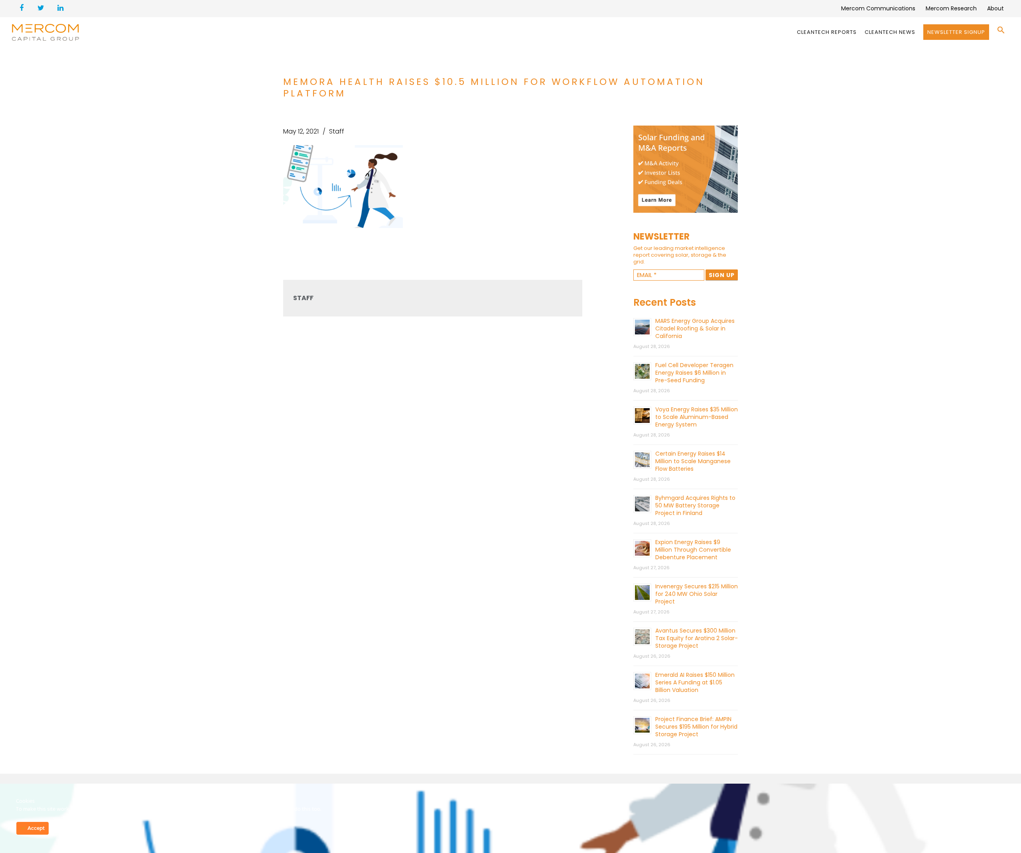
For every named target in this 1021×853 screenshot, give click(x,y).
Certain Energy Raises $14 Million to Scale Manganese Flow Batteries (693, 461)
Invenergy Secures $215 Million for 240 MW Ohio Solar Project (696, 593)
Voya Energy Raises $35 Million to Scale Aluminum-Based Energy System (696, 416)
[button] (1001, 32)
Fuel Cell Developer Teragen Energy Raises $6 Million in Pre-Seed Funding (694, 372)
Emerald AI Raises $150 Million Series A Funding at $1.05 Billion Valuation (695, 682)
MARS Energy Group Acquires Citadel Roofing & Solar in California (695, 328)
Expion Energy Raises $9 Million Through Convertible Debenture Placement (693, 549)
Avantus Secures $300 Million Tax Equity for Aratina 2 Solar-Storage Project (696, 638)
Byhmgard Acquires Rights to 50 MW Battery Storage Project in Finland (695, 505)
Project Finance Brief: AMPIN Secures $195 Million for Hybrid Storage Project (696, 726)
